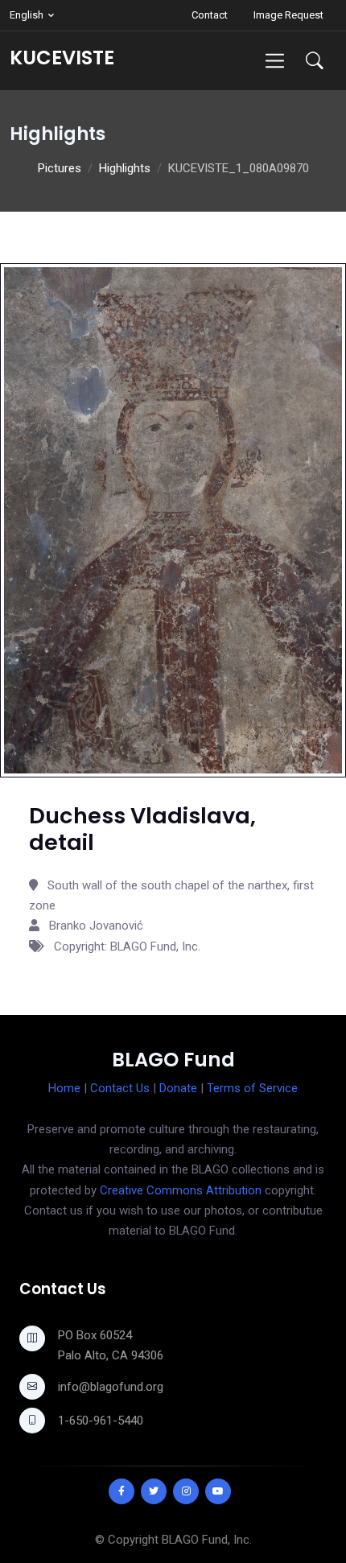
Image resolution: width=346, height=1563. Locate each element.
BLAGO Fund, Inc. (207, 1539)
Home (64, 1088)
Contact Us (120, 1088)
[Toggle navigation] (274, 60)
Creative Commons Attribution (181, 1190)
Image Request (288, 15)
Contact (210, 15)
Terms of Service (252, 1088)
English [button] (26, 15)
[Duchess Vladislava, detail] (173, 519)
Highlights (124, 168)
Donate (178, 1088)
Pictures (59, 168)
